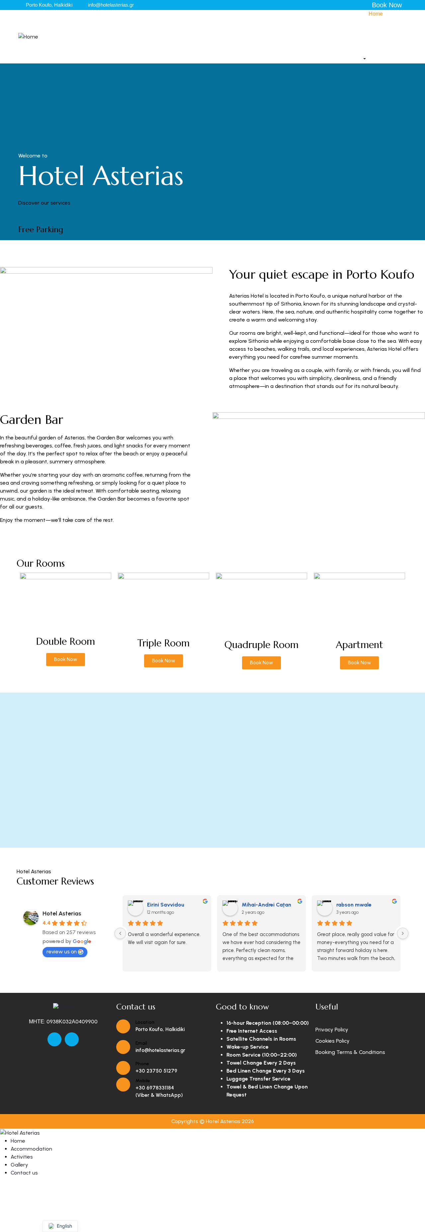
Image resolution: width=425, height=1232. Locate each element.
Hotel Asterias (61, 913)
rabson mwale (354, 904)
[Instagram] (72, 1039)
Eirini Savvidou (165, 904)
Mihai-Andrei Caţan (266, 904)
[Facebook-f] (54, 1039)
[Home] (28, 36)
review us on (61, 951)
